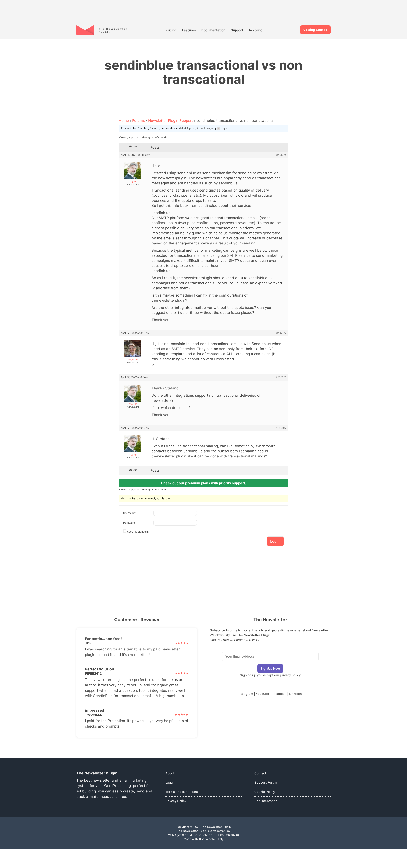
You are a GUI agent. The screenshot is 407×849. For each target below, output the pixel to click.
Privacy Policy (175, 801)
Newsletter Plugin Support (170, 121)
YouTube (262, 694)
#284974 (281, 154)
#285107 (281, 428)
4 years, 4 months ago (200, 128)
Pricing (171, 30)
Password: (129, 522)
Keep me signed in (138, 531)
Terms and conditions (181, 792)
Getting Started (315, 30)
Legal (169, 782)
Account (255, 30)
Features (189, 30)
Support (237, 30)
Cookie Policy (264, 792)
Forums (138, 121)
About (169, 773)
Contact (260, 773)
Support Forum (265, 782)
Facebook (279, 694)
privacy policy (290, 675)
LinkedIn (295, 694)
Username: (129, 513)
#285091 (281, 377)
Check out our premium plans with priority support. (203, 483)
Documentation (213, 30)
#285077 (281, 332)
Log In (275, 541)
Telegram (246, 694)
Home (124, 121)
